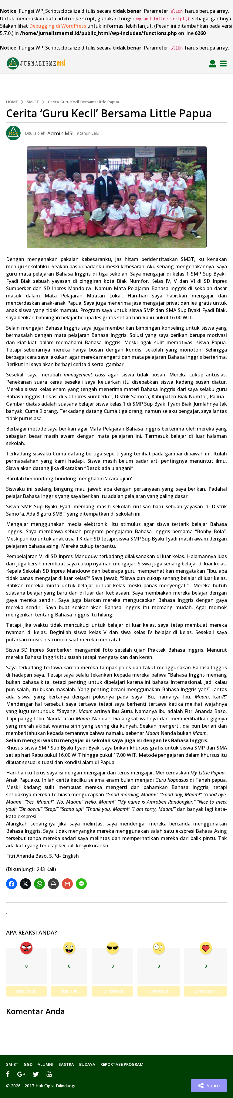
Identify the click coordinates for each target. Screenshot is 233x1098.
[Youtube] (49, 1074)
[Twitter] (36, 1074)
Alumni (45, 1064)
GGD (28, 1064)
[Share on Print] (54, 883)
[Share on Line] (82, 883)
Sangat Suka (205, 991)
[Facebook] (8, 1074)
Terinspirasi (112, 991)
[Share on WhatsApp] (40, 883)
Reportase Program (122, 1064)
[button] (212, 63)
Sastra (66, 1064)
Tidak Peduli (159, 991)
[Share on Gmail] (68, 883)
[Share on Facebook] (12, 883)
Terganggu (26, 991)
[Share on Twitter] (26, 883)
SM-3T (12, 1064)
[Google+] (21, 1074)
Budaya (87, 1064)
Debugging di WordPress (57, 25)
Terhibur (69, 991)
